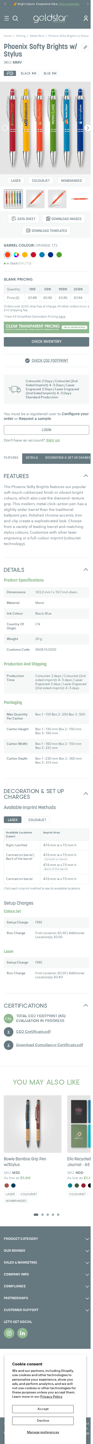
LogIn (46, 430)
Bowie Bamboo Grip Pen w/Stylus (25, 1162)
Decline (43, 1420)
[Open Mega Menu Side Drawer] (7, 18)
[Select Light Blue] (42, 255)
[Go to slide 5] (58, 1215)
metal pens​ (37, 36)
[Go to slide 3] (47, 1215)
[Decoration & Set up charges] (46, 327)
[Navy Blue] (13, 1185)
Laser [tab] (12, 820)
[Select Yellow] (25, 255)
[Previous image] (5, 128)
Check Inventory (47, 342)
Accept (43, 1409)
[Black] (90, 1185)
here (62, 316)
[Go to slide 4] (53, 1215)
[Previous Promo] (5, 3)
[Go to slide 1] (36, 1215)
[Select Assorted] (16, 255)
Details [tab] (32, 457)
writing (21, 36)
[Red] (83, 1185)
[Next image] (87, 128)
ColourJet (41, 181)
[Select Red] (33, 255)
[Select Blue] (50, 255)
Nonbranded (71, 181)
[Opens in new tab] (9, 1333)
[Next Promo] (87, 3)
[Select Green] (59, 255)
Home (8, 36)
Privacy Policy (51, 1396)
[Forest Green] (77, 1185)
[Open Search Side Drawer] (15, 18)
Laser (16, 181)
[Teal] (70, 1185)
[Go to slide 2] (42, 1215)
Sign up (53, 440)
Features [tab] (11, 457)
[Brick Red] (7, 1185)
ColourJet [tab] (37, 820)
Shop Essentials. (69, 4)
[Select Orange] (7, 255)
